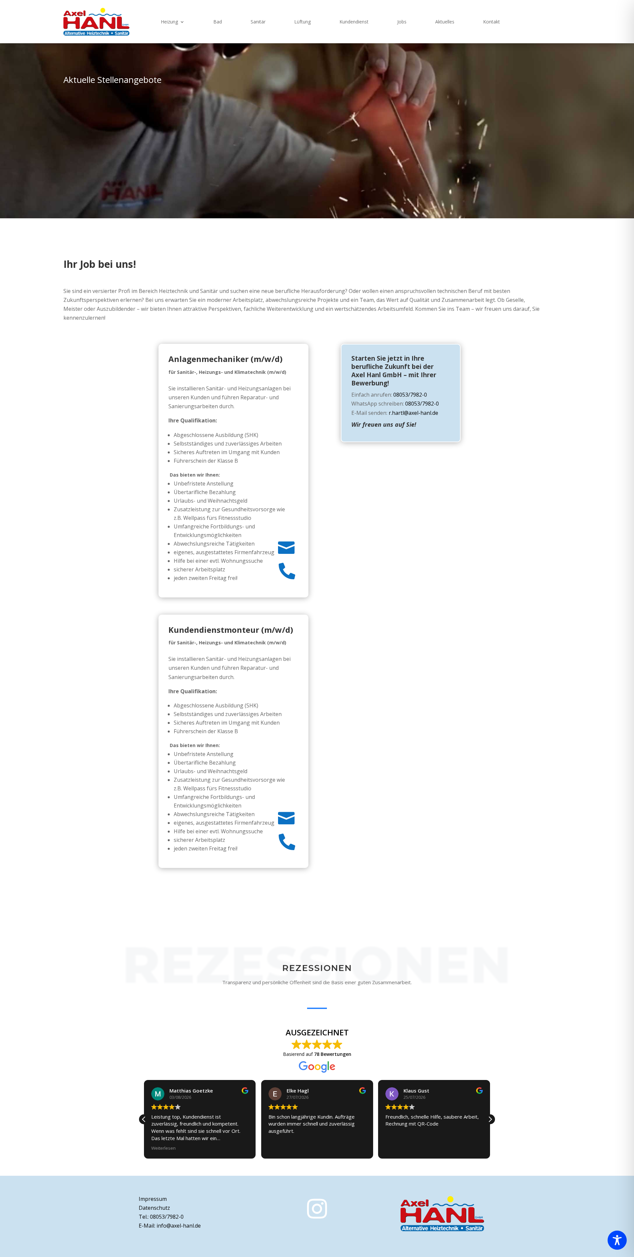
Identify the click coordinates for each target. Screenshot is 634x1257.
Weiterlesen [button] (163, 1148)
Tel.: (161, 1216)
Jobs (401, 21)
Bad (217, 21)
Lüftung (302, 21)
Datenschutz (154, 1207)
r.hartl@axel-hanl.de (413, 412)
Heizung (169, 21)
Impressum (153, 1199)
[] (233, 917)
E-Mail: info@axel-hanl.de (170, 1225)
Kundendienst (354, 21)
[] (233, 891)
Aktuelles (444, 21)
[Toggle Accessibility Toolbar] (617, 1240)
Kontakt (491, 21)
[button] (490, 1119)
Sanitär (258, 21)
